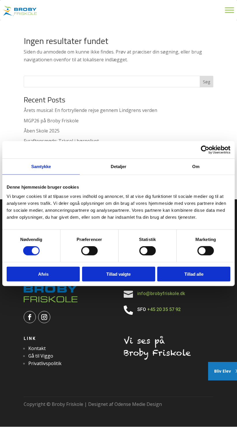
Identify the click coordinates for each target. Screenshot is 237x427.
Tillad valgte (118, 273)
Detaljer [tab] (119, 166)
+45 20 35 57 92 (164, 309)
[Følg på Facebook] (30, 317)
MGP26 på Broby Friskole (51, 120)
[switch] (89, 250)
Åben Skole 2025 (42, 131)
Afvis (43, 273)
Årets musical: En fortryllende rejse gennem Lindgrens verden (90, 110)
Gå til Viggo (40, 356)
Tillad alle (193, 273)
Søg (206, 81)
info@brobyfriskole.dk (161, 293)
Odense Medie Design (138, 404)
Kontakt (37, 348)
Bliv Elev (222, 371)
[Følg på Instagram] (44, 317)
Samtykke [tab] (41, 166)
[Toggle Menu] (229, 10)
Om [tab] (195, 166)
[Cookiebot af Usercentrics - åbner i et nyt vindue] (205, 150)
